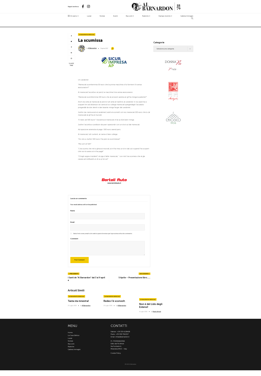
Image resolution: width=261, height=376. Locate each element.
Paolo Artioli (157, 311)
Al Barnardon (92, 48)
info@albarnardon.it (122, 337)
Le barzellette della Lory (86, 34)
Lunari (89, 16)
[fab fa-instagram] (87, 6)
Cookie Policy (116, 353)
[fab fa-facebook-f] (82, 6)
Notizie (102, 16)
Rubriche (145, 16)
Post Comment (79, 260)
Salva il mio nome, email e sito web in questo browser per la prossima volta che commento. (102, 233)
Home (70, 332)
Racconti (129, 16)
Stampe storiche (165, 16)
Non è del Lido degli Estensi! (150, 305)
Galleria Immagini (186, 16)
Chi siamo (73, 16)
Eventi (115, 16)
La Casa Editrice (73, 335)
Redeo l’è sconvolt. (114, 300)
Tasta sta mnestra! (78, 300)
